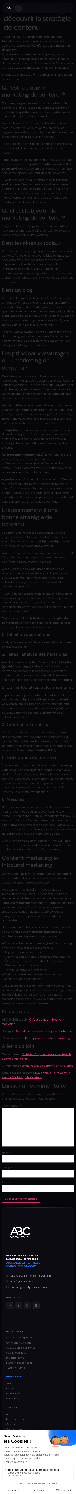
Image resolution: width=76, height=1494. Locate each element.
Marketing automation (19, 1362)
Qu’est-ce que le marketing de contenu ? (44, 1031)
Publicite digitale (16, 1357)
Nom (6, 1152)
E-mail (7, 1167)
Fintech (10, 1388)
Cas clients (13, 1424)
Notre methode (15, 1419)
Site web (7, 1182)
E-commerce (13, 1393)
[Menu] (18, 8)
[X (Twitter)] (27, 1305)
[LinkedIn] (9, 1305)
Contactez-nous (16, 1429)
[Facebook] (18, 1305)
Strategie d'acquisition (19, 1337)
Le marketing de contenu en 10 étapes (47, 1066)
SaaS (9, 1383)
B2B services (13, 1398)
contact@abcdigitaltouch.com (29, 1287)
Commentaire (12, 1106)
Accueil (10, 1414)
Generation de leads (18, 1342)
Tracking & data (15, 1368)
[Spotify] (36, 1305)
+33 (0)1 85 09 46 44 (23, 1281)
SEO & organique (16, 1352)
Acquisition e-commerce (21, 1347)
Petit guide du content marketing (47, 1038)
